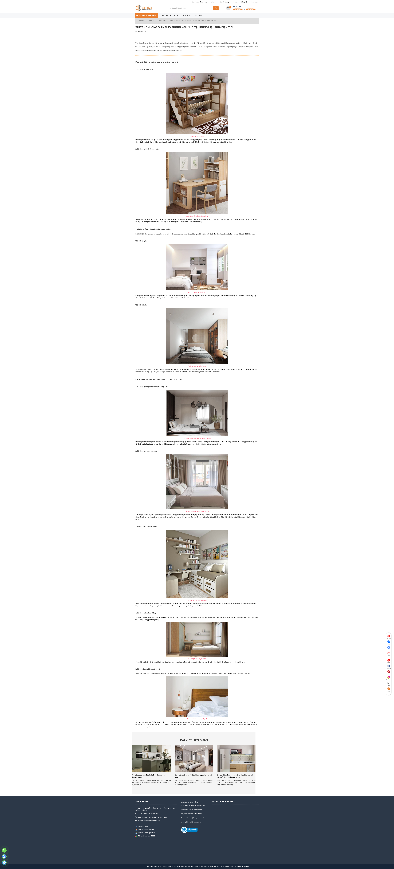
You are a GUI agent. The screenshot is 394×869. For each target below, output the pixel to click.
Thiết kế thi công (169, 15)
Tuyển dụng (224, 2)
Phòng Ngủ (162, 20)
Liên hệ (213, 2)
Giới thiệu (198, 15)
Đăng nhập (255, 2)
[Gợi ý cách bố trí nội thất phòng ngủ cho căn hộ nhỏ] (194, 758)
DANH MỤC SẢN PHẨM (147, 15)
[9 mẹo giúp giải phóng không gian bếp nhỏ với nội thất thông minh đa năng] (236, 758)
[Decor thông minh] (143, 8)
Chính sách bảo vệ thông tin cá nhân (193, 818)
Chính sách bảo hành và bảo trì (191, 822)
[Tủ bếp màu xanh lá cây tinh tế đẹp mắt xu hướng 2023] (151, 758)
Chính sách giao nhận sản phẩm (191, 809)
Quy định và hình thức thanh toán (192, 814)
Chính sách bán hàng (199, 2)
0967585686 (238, 9)
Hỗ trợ (235, 2)
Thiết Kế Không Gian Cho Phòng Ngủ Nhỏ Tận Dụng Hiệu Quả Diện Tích (193, 20)
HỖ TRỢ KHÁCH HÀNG (190, 802)
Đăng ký (244, 2)
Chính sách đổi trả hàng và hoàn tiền (193, 805)
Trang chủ (141, 20)
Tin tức (185, 15)
